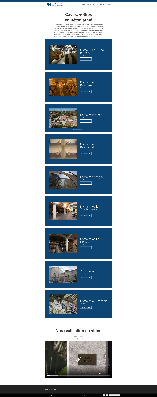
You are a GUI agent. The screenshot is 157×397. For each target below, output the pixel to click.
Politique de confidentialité (50, 389)
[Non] (155, 395)
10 (82, 129)
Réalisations (102, 4)
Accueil (83, 4)
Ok (104, 395)
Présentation (96, 4)
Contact (110, 4)
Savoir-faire (89, 4)
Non (107, 395)
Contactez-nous (85, 59)
